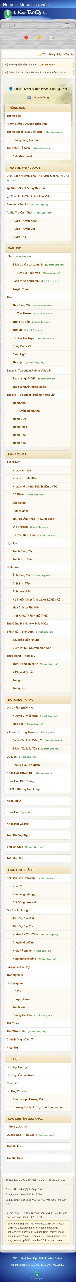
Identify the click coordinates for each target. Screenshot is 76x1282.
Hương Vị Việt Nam (25, 715)
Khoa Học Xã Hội (18, 823)
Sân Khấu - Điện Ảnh (20, 631)
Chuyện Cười (21, 999)
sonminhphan (53, 1236)
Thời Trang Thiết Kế (25, 663)
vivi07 (58, 1213)
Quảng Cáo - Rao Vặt (20, 1134)
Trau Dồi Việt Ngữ (18, 835)
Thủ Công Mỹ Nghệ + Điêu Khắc (27, 623)
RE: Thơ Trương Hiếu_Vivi (35, 1213)
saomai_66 (38, 1236)
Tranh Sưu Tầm (22, 559)
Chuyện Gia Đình (23, 942)
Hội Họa (12, 543)
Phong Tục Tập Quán (26, 764)
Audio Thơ (19, 236)
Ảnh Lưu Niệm (22, 591)
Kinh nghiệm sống (24, 958)
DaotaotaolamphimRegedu (32, 1228)
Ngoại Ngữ (14, 800)
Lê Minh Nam (41, 1232)
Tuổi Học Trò (15, 858)
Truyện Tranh (21, 289)
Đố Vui (17, 991)
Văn (9, 256)
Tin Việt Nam (15, 1146)
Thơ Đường (24, 313)
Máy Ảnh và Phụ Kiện (26, 607)
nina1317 (19, 1236)
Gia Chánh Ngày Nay (20, 707)
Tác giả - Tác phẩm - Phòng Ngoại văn (31, 394)
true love (49, 1240)
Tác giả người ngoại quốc (29, 386)
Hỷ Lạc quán (15, 983)
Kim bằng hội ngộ (24, 894)
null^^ (28, 1236)
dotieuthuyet (14, 1232)
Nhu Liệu (12, 1083)
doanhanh (52, 1228)
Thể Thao (13, 1023)
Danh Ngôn (20, 354)
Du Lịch (12, 756)
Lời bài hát (19, 502)
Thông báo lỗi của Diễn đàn (24, 131)
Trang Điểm (20, 688)
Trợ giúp (32, 1258)
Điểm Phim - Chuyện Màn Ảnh (32, 647)
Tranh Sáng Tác (23, 551)
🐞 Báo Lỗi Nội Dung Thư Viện (26, 188)
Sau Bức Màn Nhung (26, 639)
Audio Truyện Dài (24, 228)
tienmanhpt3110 (21, 1240)
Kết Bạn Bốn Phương (21, 877)
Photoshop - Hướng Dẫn (28, 1099)
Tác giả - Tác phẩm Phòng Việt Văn (29, 370)
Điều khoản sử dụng (51, 1258)
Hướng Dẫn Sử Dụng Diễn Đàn (27, 123)
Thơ (9, 297)
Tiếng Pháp (20, 426)
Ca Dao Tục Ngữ (23, 338)
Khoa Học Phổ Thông (20, 781)
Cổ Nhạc (18, 494)
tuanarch (60, 1240)
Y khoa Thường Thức (20, 732)
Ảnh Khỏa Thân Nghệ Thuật (30, 615)
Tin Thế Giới (15, 1158)
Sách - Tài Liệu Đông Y (27, 740)
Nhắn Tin (18, 886)
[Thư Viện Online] (29, 14)
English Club (15, 846)
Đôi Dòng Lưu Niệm (25, 902)
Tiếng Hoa (19, 434)
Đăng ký (69, 54)
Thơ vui (18, 329)
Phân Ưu (12, 1047)
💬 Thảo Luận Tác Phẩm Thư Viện (29, 196)
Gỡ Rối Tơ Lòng (17, 910)
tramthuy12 (38, 1240)
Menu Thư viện (34, 4)
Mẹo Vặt (18, 723)
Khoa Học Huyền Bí (19, 772)
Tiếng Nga (19, 442)
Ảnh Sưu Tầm (21, 583)
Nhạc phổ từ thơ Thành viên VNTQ (35, 486)
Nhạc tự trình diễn (24, 478)
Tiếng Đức (19, 418)
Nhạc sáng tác (22, 470)
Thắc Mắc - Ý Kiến (18, 148)
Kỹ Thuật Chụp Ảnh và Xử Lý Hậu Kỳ (36, 599)
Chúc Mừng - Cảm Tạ (20, 1039)
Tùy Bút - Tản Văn (28, 272)
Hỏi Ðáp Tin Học (17, 1067)
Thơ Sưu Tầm (21, 321)
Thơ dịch (18, 362)
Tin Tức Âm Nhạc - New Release (33, 518)
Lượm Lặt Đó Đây (18, 967)
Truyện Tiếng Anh (28, 410)
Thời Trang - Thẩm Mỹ (21, 655)
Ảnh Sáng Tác (22, 575)
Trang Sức (19, 680)
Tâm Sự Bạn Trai (23, 926)
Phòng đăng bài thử (25, 140)
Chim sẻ (50, 1223)
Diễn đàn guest (22, 156)
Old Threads (20, 526)
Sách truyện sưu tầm (26, 280)
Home (9, 4)
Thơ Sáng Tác (22, 305)
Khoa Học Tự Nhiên (19, 812)
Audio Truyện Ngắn (25, 220)
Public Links (20, 510)
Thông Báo (14, 115)
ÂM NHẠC (13, 462)
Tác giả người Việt (24, 378)
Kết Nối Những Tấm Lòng (23, 789)
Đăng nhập (55, 54)
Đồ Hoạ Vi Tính (16, 1091)
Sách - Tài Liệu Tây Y (26, 748)
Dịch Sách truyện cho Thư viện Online (33, 175)
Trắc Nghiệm (15, 974)
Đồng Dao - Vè (22, 346)
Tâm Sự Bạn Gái (23, 918)
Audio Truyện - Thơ (19, 212)
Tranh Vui (19, 1007)
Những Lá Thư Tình (25, 934)
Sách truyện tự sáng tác (28, 264)
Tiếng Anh (19, 402)
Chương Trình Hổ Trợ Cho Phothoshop (38, 1107)
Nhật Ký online (22, 950)
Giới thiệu (19, 1258)
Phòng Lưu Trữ (17, 1126)
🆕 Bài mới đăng (38, 97)
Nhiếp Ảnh (13, 567)
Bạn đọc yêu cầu (17, 204)
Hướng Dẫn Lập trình (20, 1075)
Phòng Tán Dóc (22, 1015)
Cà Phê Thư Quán (24, 535)
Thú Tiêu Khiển (16, 1031)
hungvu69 (27, 1232)
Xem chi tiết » (47, 64)
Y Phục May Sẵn (23, 672)
